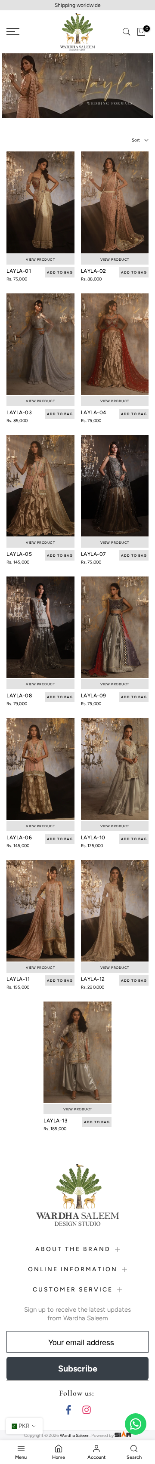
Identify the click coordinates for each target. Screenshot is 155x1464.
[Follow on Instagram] (86, 1409)
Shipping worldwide (78, 5)
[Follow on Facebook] (68, 1409)
